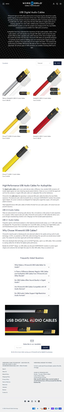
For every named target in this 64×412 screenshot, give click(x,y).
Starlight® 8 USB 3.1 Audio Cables (42, 136)
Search (4, 369)
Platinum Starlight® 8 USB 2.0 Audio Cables (13, 98)
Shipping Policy (6, 377)
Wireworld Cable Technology (12, 408)
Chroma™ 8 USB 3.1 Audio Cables (11, 174)
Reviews (4, 390)
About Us (4, 371)
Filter (58, 63)
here (37, 367)
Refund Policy (5, 374)
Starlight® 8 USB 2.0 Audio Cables (42, 98)
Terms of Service (6, 382)
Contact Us (4, 392)
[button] (60, 4)
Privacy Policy (5, 379)
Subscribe (45, 347)
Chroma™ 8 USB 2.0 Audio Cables (11, 136)
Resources (4, 384)
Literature (4, 387)
